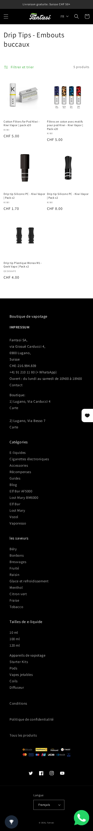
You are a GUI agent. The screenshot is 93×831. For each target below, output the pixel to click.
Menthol (16, 587)
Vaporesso (18, 523)
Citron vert (18, 594)
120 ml (15, 645)
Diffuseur (17, 687)
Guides (15, 478)
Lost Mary (17, 510)
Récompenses (20, 472)
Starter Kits (19, 661)
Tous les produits (23, 735)
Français (44, 805)
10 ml (14, 632)
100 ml (15, 639)
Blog (13, 484)
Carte (14, 408)
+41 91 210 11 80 (22, 372)
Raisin (15, 574)
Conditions (18, 703)
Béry (13, 549)
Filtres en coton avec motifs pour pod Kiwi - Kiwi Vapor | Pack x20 (65, 125)
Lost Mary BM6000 (24, 497)
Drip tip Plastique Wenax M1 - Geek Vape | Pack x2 (23, 264)
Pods (13, 668)
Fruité (14, 568)
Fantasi (50, 822)
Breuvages (18, 561)
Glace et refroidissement (29, 581)
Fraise (14, 600)
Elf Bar (15, 504)
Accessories (19, 465)
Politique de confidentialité (32, 719)
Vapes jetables (21, 674)
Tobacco (16, 606)
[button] (6, 16)
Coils (14, 681)
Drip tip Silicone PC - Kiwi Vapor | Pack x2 (24, 195)
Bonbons (17, 555)
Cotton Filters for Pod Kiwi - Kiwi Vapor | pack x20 (22, 123)
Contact (16, 385)
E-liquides (18, 452)
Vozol (14, 516)
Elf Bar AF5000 (21, 491)
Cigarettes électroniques (29, 459)
